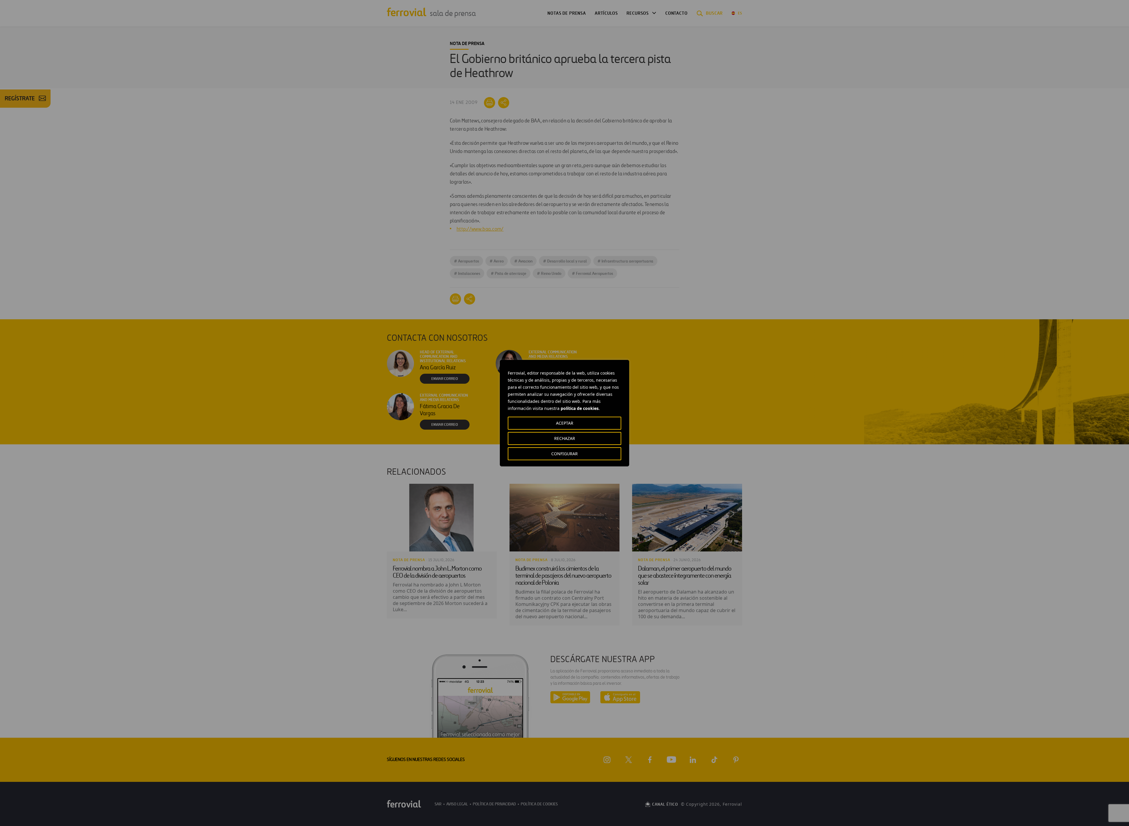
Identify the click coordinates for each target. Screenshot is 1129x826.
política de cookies (580, 408)
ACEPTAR (564, 423)
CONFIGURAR (564, 453)
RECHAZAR (564, 438)
